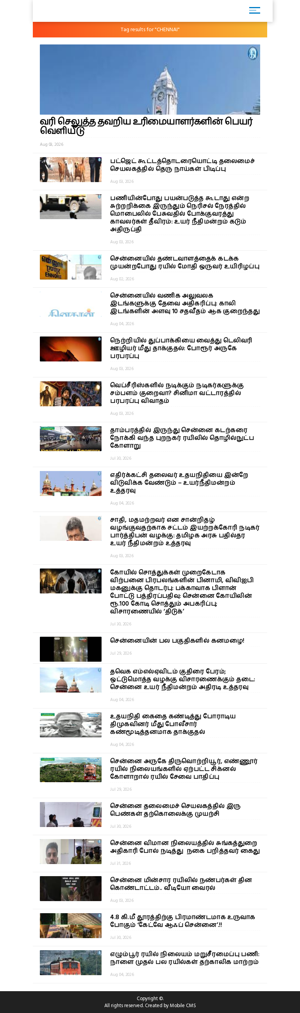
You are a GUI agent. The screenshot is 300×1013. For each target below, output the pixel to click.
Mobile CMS (183, 1005)
